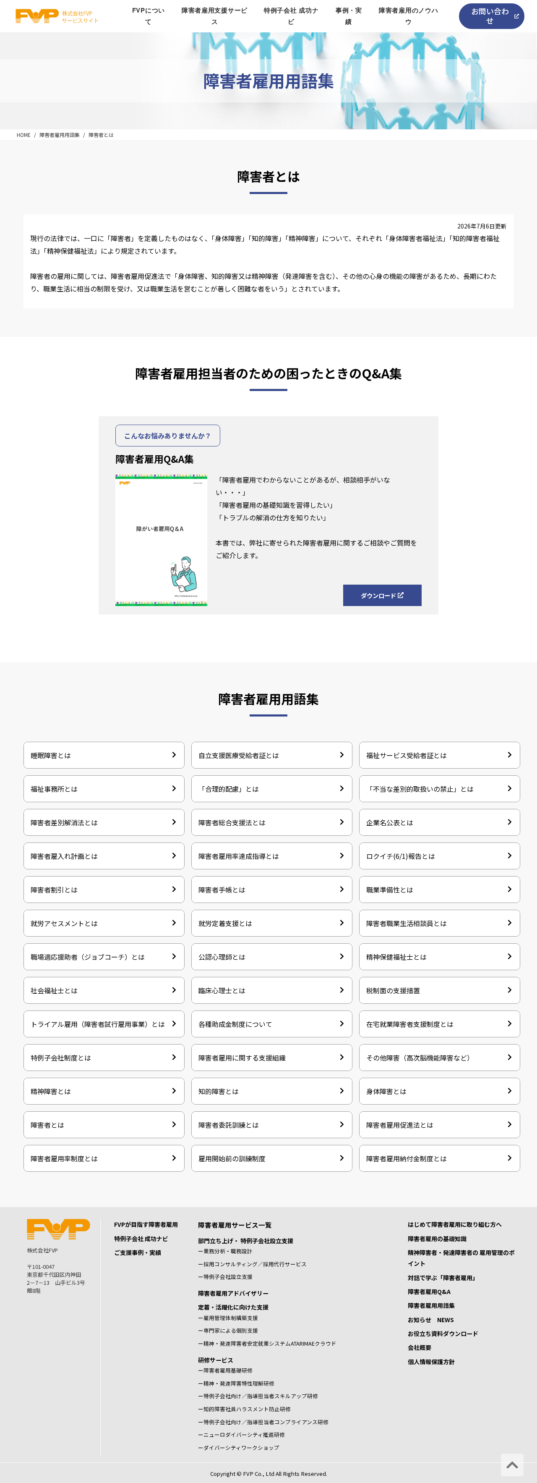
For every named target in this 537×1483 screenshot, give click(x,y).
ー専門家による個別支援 (228, 1330)
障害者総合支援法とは (232, 822)
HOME (24, 134)
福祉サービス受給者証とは (406, 755)
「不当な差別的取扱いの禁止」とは (420, 789)
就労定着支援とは (225, 923)
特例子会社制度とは (61, 1058)
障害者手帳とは (221, 890)
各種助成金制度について (235, 1024)
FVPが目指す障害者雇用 (146, 1224)
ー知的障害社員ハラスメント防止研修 (244, 1409)
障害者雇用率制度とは (64, 1158)
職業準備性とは (389, 890)
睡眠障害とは (51, 755)
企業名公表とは (389, 822)
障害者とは (101, 134)
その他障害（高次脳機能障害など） (420, 1058)
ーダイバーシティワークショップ (238, 1448)
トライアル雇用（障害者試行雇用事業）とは (98, 1024)
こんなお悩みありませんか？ (167, 435)
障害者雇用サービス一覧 (235, 1224)
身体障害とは (386, 1091)
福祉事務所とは (54, 789)
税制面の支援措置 (393, 990)
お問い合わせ (490, 15)
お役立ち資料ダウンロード (443, 1333)
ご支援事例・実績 (137, 1252)
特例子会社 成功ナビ (141, 1238)
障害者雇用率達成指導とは (238, 856)
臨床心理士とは (221, 990)
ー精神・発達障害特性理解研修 (236, 1383)
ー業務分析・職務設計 (225, 1251)
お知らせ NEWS (431, 1319)
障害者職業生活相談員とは (406, 923)
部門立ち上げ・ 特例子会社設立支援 (245, 1240)
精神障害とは (51, 1091)
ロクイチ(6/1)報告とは (400, 856)
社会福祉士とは (54, 990)
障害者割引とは (54, 890)
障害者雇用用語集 (59, 134)
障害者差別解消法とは (64, 822)
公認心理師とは (221, 957)
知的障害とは (218, 1091)
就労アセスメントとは (64, 923)
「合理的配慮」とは (228, 789)
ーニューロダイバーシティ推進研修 (241, 1434)
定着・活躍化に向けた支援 (233, 1307)
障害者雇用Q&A (429, 1291)
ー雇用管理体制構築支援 (228, 1318)
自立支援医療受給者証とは (238, 755)
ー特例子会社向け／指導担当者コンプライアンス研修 (263, 1422)
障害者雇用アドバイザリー (233, 1293)
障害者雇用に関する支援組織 (242, 1058)
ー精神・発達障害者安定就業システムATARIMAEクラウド (267, 1343)
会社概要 (419, 1347)
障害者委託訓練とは (228, 1125)
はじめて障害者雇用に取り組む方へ (455, 1224)
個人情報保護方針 (431, 1361)
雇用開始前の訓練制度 (232, 1158)
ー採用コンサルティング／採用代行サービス (252, 1264)
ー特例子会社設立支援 (225, 1277)
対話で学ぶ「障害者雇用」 (443, 1277)
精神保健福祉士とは (396, 957)
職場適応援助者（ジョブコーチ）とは (88, 957)
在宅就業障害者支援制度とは (410, 1024)
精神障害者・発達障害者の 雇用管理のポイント (461, 1258)
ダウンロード (378, 595)
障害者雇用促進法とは (399, 1125)
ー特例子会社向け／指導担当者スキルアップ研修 (258, 1396)
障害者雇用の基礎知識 (437, 1238)
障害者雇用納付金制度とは (406, 1158)
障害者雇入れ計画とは (64, 856)
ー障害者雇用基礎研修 (225, 1370)
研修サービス (215, 1360)
